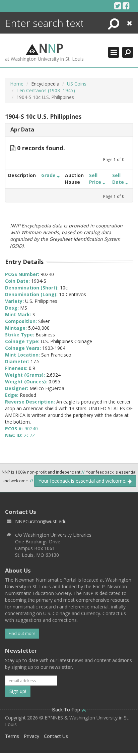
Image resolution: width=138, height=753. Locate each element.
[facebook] (126, 6)
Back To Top (66, 709)
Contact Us (56, 736)
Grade (49, 175)
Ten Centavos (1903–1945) (45, 90)
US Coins (76, 83)
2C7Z (29, 435)
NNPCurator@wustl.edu (41, 521)
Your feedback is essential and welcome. (83, 481)
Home (16, 83)
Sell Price (95, 178)
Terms (12, 736)
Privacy (31, 736)
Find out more (22, 633)
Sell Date (118, 178)
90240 (31, 428)
